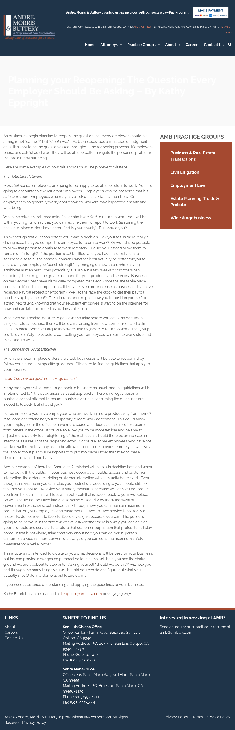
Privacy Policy (176, 717)
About (170, 45)
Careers (192, 45)
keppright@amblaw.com (81, 594)
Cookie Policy (218, 717)
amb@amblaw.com (176, 632)
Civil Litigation (185, 172)
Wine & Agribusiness (191, 217)
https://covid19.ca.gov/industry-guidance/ (40, 378)
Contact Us (214, 45)
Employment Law (188, 185)
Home (90, 45)
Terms (198, 717)
